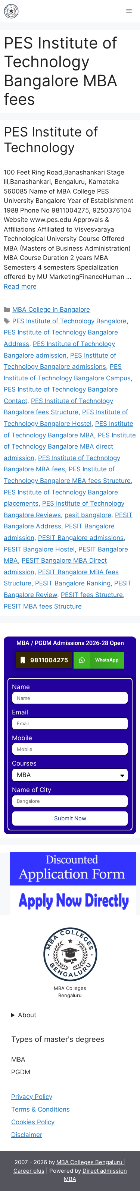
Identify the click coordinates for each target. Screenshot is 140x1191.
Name (21, 687)
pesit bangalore (88, 515)
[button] (99, 660)
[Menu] (129, 11)
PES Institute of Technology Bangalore (69, 321)
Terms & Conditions (40, 1109)
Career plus (28, 1170)
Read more (20, 286)
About (27, 1015)
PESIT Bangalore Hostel (39, 549)
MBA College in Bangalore (51, 309)
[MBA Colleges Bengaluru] (11, 11)
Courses (24, 763)
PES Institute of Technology (51, 139)
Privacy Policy (31, 1096)
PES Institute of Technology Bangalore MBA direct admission (70, 446)
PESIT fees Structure (92, 594)
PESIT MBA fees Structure (43, 606)
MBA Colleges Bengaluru (90, 1162)
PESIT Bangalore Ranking (73, 583)
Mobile (22, 738)
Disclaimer (26, 1134)
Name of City (31, 790)
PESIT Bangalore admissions (81, 537)
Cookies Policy (33, 1122)
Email (20, 712)
